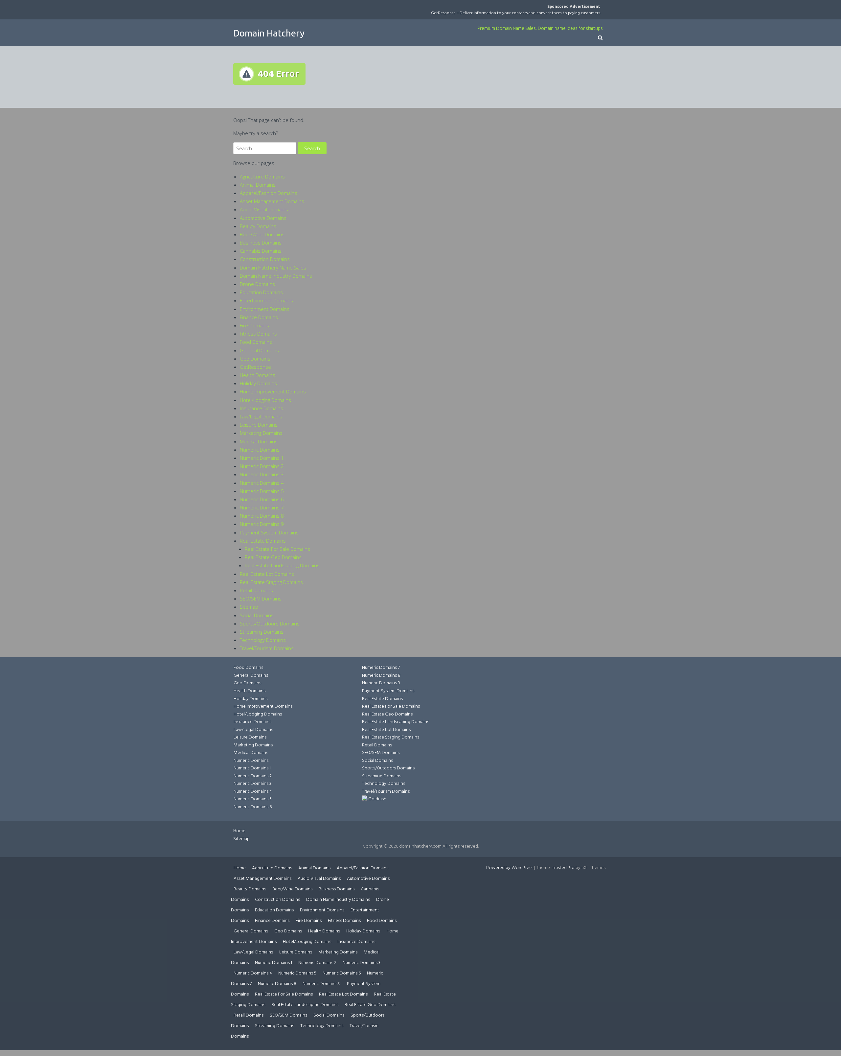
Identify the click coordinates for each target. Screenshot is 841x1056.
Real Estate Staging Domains (271, 582)
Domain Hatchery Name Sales (273, 267)
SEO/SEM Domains (261, 598)
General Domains (259, 350)
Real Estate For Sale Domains (277, 549)
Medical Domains (259, 441)
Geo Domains (255, 358)
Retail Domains (256, 590)
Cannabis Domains (261, 250)
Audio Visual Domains (264, 209)
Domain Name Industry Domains (276, 275)
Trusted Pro (563, 868)
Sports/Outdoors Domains (270, 623)
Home (239, 831)
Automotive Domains (263, 218)
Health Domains (257, 375)
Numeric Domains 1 (262, 458)
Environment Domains (264, 309)
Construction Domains (265, 259)
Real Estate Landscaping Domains (282, 565)
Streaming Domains (262, 631)
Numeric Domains (260, 449)
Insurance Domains (261, 408)
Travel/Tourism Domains (267, 648)
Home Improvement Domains (273, 391)
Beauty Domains (258, 226)
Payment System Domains (269, 532)
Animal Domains (258, 184)
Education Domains (261, 292)
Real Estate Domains (263, 540)
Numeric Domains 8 (262, 515)
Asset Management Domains (272, 201)
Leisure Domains (259, 424)
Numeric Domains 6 (262, 499)
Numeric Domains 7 (262, 507)
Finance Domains (259, 317)
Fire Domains (254, 325)
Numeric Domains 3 (262, 474)
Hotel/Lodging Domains (265, 400)
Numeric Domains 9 (262, 524)
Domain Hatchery (269, 33)
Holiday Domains (258, 383)
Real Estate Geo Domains (273, 557)
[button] (600, 38)
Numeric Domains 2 (262, 466)
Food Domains (256, 342)
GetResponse (255, 367)
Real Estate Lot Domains (267, 574)
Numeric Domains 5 (262, 491)
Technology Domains (263, 640)
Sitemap (249, 606)
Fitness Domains (258, 333)
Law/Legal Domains (261, 416)
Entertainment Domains (266, 300)
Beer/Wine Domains (262, 234)
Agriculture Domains (262, 176)
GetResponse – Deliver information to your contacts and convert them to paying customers (515, 13)
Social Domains (257, 615)
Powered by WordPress (509, 868)
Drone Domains (257, 284)
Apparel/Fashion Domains (268, 193)
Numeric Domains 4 (262, 483)
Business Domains (261, 242)
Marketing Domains (261, 433)
